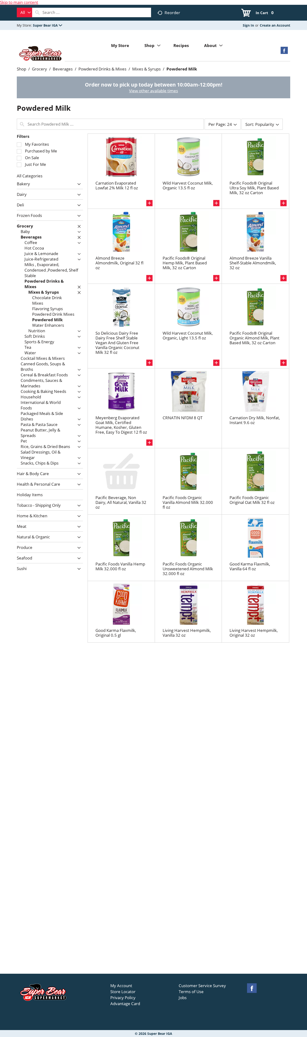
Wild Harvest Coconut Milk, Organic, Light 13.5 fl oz (188, 335)
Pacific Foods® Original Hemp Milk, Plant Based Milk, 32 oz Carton (185, 262)
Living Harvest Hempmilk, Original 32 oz (254, 633)
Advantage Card (125, 1003)
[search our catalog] (37, 12)
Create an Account (275, 25)
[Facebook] (284, 52)
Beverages (63, 69)
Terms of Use (191, 991)
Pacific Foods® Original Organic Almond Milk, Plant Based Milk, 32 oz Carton (254, 337)
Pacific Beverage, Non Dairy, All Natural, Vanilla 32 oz (120, 502)
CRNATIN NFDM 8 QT (182, 417)
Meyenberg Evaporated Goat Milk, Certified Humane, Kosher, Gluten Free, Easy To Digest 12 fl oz (121, 425)
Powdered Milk (181, 69)
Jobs (183, 997)
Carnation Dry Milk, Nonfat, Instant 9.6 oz (255, 420)
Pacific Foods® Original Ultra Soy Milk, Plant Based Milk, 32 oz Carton (254, 187)
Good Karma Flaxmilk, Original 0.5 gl (115, 633)
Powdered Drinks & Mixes (102, 69)
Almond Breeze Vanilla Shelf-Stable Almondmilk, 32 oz (253, 262)
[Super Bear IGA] (41, 54)
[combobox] (24, 12)
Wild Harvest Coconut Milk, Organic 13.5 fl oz (188, 185)
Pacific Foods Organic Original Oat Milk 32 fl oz (252, 500)
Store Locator (123, 991)
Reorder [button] (172, 12)
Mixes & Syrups (146, 69)
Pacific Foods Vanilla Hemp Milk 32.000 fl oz (120, 566)
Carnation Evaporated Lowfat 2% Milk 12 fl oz (116, 185)
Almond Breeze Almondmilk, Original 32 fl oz (119, 262)
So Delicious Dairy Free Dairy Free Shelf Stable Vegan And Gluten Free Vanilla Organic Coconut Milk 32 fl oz (117, 342)
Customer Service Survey (202, 985)
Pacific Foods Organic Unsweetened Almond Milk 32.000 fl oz (188, 568)
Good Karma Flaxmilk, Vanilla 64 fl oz (250, 566)
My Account (121, 985)
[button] (47, 25)
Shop (21, 69)
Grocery (39, 69)
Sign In (248, 25)
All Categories (29, 176)
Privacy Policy (123, 997)
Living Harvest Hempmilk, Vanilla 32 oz (187, 633)
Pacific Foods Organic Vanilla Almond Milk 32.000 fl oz (188, 502)
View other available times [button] (153, 90)
